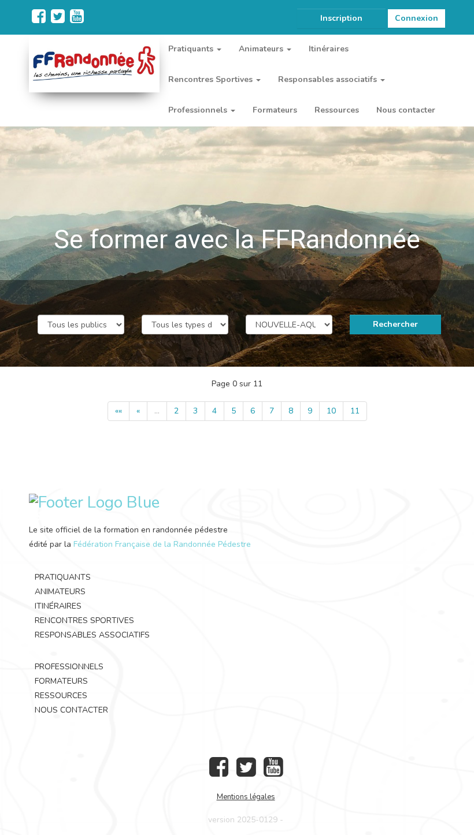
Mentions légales (246, 797)
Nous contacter (405, 110)
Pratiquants (63, 577)
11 (355, 410)
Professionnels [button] (198, 110)
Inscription (341, 18)
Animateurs (60, 591)
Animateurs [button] (262, 48)
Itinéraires (329, 48)
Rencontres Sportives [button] (211, 79)
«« (118, 410)
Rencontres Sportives (84, 620)
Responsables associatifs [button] (328, 79)
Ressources (336, 110)
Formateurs (275, 110)
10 (331, 410)
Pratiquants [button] (192, 48)
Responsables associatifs (92, 634)
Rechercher (395, 324)
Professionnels (69, 666)
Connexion (416, 18)
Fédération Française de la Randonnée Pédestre (162, 544)
